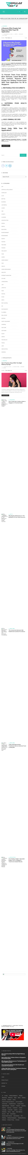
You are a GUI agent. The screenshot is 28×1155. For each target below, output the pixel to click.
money (9, 1111)
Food (2, 254)
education (13, 1105)
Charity (3, 214)
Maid (2, 290)
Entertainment (5, 232)
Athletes (20, 1095)
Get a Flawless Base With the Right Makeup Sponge (13, 1054)
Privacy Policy (4, 1080)
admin (16, 34)
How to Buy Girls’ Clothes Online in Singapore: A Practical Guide (13, 1058)
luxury (20, 1109)
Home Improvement (6, 269)
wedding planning (21, 1117)
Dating (3, 223)
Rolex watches (19, 1111)
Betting (3, 198)
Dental (3, 226)
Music (2, 296)
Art (2, 186)
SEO (8, 1113)
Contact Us (4, 1083)
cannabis (9, 1099)
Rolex (13, 1111)
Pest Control (4, 303)
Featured (3, 244)
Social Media (12, 1113)
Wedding (3, 352)
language (4, 1109)
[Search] (24, 11)
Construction (4, 220)
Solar (2, 333)
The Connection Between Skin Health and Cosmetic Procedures (12, 1065)
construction (4, 1103)
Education (3, 229)
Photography (4, 309)
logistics (15, 1109)
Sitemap (3, 1086)
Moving (3, 293)
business (4, 1099)
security (4, 1113)
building (23, 1097)
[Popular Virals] (14, 4)
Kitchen (3, 278)
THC (22, 1115)
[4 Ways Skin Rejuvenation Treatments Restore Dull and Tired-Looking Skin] (4, 798)
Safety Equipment (5, 321)
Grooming (9, 1107)
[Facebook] (17, 11)
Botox (15, 1097)
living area (10, 1109)
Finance (3, 247)
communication (19, 1101)
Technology (4, 339)
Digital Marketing (5, 1105)
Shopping (3, 324)
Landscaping (4, 281)
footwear (18, 1105)
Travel (3, 342)
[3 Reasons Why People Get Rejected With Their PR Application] (14, 50)
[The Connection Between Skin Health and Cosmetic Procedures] (4, 684)
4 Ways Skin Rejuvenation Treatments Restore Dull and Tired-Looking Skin (17, 746)
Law (2, 284)
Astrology (4, 192)
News (2, 299)
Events (3, 238)
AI (2, 1095)
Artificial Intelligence (7, 189)
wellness (4, 1119)
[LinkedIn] (21, 11)
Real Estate (4, 315)
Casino (3, 208)
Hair (2, 263)
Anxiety (6, 1095)
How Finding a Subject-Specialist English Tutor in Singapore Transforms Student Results (17, 860)
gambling (23, 1105)
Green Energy (4, 260)
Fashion (3, 241)
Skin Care (3, 327)
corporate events (12, 1103)
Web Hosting (4, 349)
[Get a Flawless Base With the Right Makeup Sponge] (14, 380)
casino (14, 1099)
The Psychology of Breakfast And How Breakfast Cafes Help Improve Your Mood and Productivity (16, 1131)
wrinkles (17, 1119)
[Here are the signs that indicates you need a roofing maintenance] (3, 1149)
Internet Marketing (6, 275)
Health (3, 266)
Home (2, 1077)
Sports (3, 336)
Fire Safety (4, 250)
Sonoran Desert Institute (7, 1115)
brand (19, 1097)
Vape (2, 345)
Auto (2, 195)
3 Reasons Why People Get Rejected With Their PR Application (11, 30)
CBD (2, 211)
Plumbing (3, 312)
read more (6, 145)
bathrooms (10, 1097)
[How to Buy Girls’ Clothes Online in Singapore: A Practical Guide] (4, 455)
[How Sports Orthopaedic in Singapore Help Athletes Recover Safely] (3, 1137)
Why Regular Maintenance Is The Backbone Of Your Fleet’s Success (13, 1062)
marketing (4, 1111)
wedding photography (11, 1117)
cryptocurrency (20, 1103)
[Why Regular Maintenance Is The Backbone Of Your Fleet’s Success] (4, 569)
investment (15, 1107)
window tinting (10, 1119)
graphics (4, 1107)
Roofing (3, 318)
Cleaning (3, 217)
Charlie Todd (16, 366)
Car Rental (4, 204)
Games (3, 257)
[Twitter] (19, 11)
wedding (4, 1117)
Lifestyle (3, 287)
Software (3, 330)
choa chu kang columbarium (8, 1101)
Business (5, 26)
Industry (3, 272)
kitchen (20, 1107)
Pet (2, 306)
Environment (4, 235)
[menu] (3, 12)
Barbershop (4, 1097)
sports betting (16, 1115)
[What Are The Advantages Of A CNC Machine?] (3, 1143)
